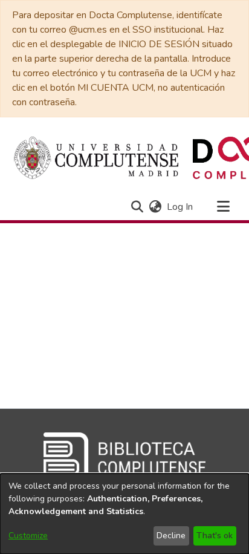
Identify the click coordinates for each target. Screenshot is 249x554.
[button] (136, 207)
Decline (171, 535)
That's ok (214, 535)
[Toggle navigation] (223, 206)
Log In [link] (180, 206)
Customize (28, 535)
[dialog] (124, 514)
